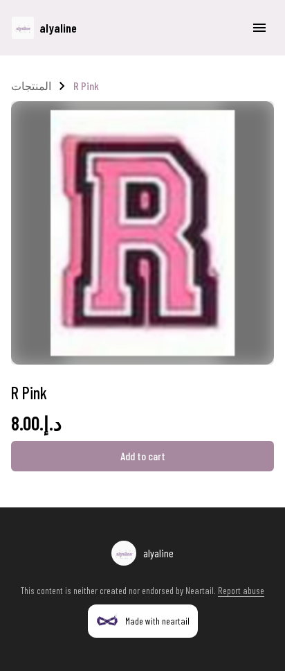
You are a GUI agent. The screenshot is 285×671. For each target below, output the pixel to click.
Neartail (199, 590)
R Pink (86, 85)
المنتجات (31, 85)
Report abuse (241, 590)
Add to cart (142, 455)
